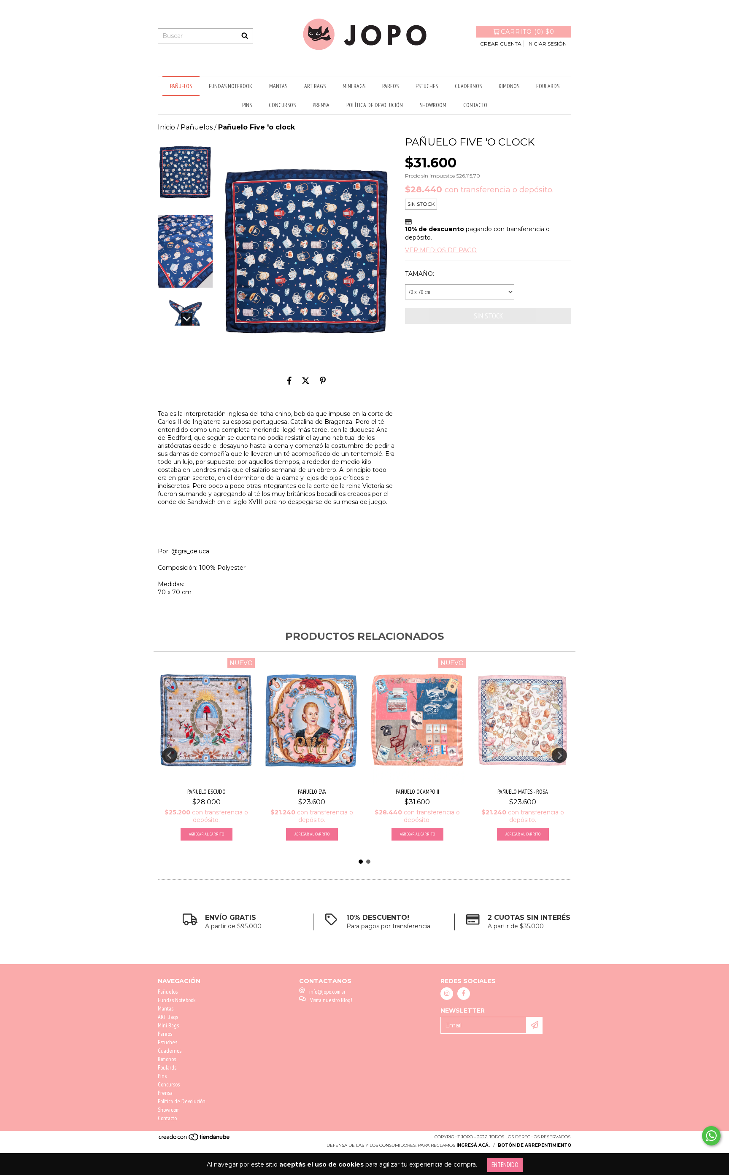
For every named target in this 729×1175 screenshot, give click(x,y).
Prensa (321, 105)
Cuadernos (468, 86)
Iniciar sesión (547, 43)
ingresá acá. (473, 1145)
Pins (247, 105)
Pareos (390, 86)
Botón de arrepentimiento (534, 1145)
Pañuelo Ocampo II (417, 791)
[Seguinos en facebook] (463, 993)
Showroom (433, 105)
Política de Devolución (374, 105)
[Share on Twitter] (306, 380)
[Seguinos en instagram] (446, 993)
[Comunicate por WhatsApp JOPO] (711, 1135)
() (527, 31)
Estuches (427, 86)
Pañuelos (181, 86)
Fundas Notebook (230, 86)
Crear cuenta (500, 43)
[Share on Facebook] (289, 380)
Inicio (166, 127)
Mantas (278, 86)
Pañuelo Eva (312, 791)
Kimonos (509, 86)
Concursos (282, 105)
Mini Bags (354, 86)
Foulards (547, 86)
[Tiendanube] (195, 1139)
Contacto (475, 105)
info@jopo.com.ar (327, 991)
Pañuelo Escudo (206, 791)
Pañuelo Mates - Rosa (522, 791)
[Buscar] (244, 35)
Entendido (504, 1165)
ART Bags (315, 86)
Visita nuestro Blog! (331, 1000)
